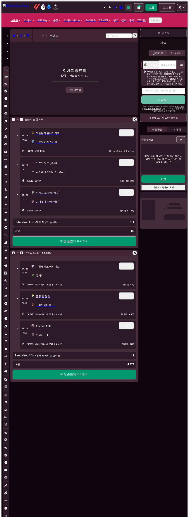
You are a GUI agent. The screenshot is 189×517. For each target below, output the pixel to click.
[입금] (128, 7)
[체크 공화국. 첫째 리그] (28, 35)
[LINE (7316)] (14, 35)
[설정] (180, 139)
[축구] (21, 35)
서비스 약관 (179, 106)
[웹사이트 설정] (181, 7)
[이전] (13, 119)
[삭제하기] (135, 119)
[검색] (135, 35)
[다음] (21, 119)
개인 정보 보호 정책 (152, 109)
